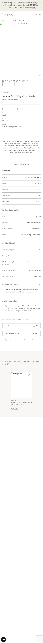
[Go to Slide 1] (5, 83)
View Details (22, 109)
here (34, 7)
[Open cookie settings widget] (3, 639)
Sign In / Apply (9, 340)
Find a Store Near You (21, 164)
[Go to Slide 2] (12, 83)
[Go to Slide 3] (18, 83)
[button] (21, 50)
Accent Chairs (8, 21)
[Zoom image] (40, 75)
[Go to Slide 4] (25, 83)
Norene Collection (35, 270)
